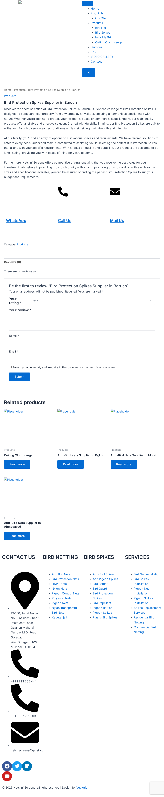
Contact (96, 61)
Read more (17, 464)
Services (96, 47)
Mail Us (117, 220)
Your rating (15, 301)
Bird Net (100, 28)
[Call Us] (63, 197)
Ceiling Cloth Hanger (109, 42)
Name (14, 335)
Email (13, 351)
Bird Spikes (102, 32)
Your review (20, 310)
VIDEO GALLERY (102, 57)
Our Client (102, 18)
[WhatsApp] (11, 197)
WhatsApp (16, 220)
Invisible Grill (103, 37)
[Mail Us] (115, 197)
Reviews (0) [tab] (12, 262)
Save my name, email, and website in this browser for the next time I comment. (64, 367)
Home (95, 8)
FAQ (94, 52)
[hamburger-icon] (87, 3)
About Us (97, 13)
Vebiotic (81, 787)
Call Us (64, 220)
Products (97, 23)
